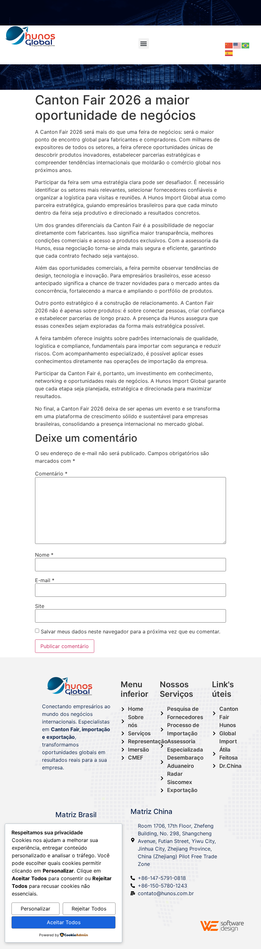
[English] (237, 45)
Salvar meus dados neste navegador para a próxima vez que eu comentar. (130, 631)
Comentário (51, 473)
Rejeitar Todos (89, 908)
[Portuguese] (246, 45)
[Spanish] (229, 52)
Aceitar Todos (64, 922)
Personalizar (35, 908)
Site (39, 606)
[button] (143, 43)
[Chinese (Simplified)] (229, 45)
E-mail (44, 580)
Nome (44, 554)
